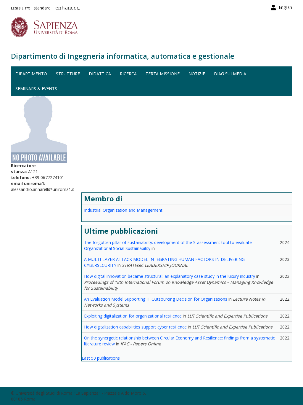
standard (42, 8)
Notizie (196, 73)
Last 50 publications (101, 358)
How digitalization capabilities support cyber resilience (135, 327)
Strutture (68, 73)
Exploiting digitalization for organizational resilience (133, 316)
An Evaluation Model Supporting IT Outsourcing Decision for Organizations (155, 299)
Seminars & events (36, 88)
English (285, 7)
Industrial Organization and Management (123, 210)
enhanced (67, 8)
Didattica (100, 73)
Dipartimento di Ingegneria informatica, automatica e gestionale (122, 56)
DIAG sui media (230, 73)
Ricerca (128, 73)
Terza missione (163, 73)
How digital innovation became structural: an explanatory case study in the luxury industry (169, 276)
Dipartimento (31, 73)
